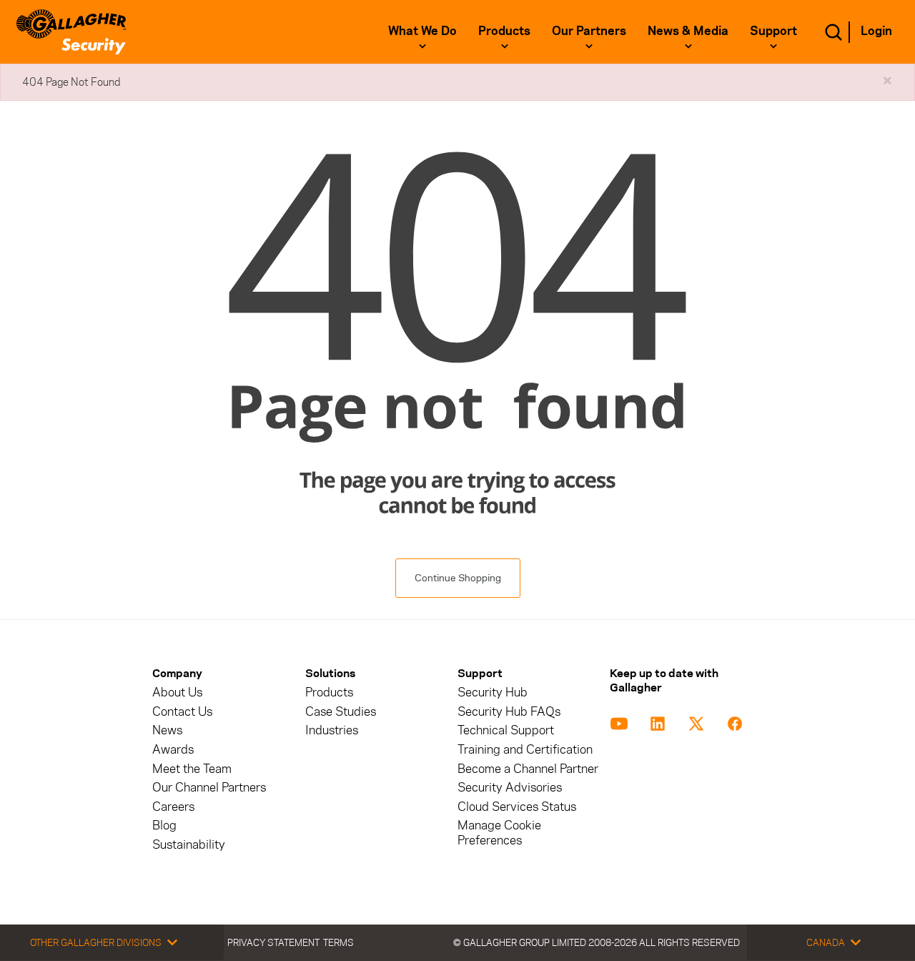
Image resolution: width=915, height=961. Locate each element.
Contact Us (182, 711)
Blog (164, 825)
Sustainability (188, 844)
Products (504, 30)
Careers (173, 806)
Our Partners (589, 30)
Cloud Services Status (517, 806)
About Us (177, 692)
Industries (331, 730)
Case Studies (340, 711)
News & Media (688, 30)
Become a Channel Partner (528, 769)
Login (876, 30)
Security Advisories (510, 787)
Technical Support (506, 730)
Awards (173, 749)
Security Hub (493, 692)
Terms (338, 942)
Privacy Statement (273, 942)
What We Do (422, 30)
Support (773, 30)
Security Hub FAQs (509, 711)
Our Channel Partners (209, 787)
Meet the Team (192, 769)
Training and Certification (525, 749)
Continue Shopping (458, 578)
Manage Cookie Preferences (499, 833)
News (167, 730)
